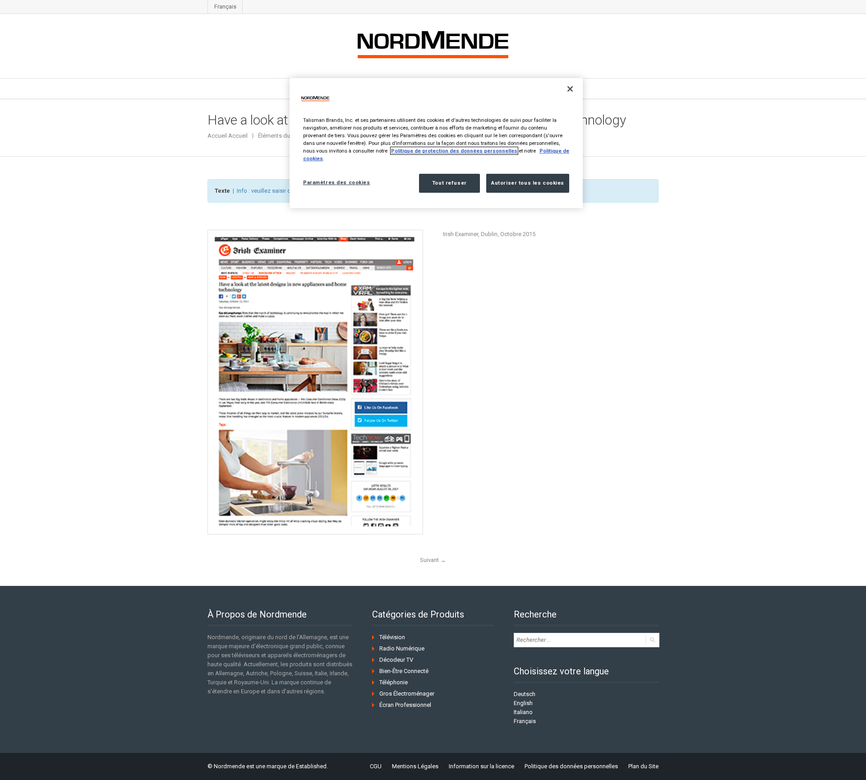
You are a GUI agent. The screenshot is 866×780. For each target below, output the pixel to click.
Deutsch (524, 694)
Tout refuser (449, 183)
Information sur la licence (481, 766)
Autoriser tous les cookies (527, 183)
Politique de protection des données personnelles (454, 151)
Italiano (523, 712)
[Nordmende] (433, 43)
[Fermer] (570, 89)
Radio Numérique (401, 648)
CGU (376, 766)
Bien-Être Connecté (403, 671)
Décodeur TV (396, 659)
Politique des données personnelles (571, 766)
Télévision (392, 637)
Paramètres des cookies (336, 182)
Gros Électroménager (406, 693)
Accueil (238, 135)
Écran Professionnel (405, 704)
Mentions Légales (415, 766)
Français (225, 6)
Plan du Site (643, 766)
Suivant (433, 560)
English (523, 703)
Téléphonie (393, 682)
